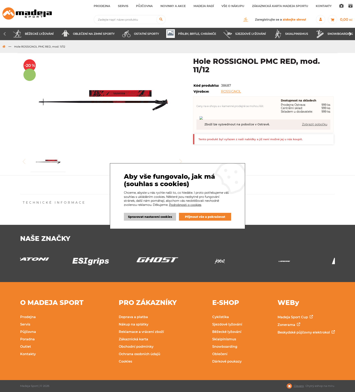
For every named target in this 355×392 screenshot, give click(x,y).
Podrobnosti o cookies (185, 205)
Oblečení (219, 354)
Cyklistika (220, 317)
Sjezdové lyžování (227, 324)
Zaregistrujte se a (280, 19)
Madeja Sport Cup (293, 317)
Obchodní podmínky (136, 347)
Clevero (299, 385)
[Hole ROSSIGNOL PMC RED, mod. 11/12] (103, 101)
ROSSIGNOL (231, 91)
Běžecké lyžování (226, 332)
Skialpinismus (224, 339)
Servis (25, 324)
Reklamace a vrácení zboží (141, 332)
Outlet (25, 347)
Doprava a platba (133, 317)
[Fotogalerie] (341, 6)
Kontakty (28, 354)
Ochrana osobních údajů (139, 354)
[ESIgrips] (48, 262)
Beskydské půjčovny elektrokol (304, 332)
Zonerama (287, 325)
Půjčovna (28, 332)
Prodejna (28, 317)
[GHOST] (113, 261)
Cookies (125, 361)
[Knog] (177, 262)
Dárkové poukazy (227, 361)
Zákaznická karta (133, 339)
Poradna (27, 339)
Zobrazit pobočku (314, 124)
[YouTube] (350, 6)
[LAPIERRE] (242, 262)
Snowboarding (224, 347)
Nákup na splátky (133, 324)
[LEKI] (306, 262)
